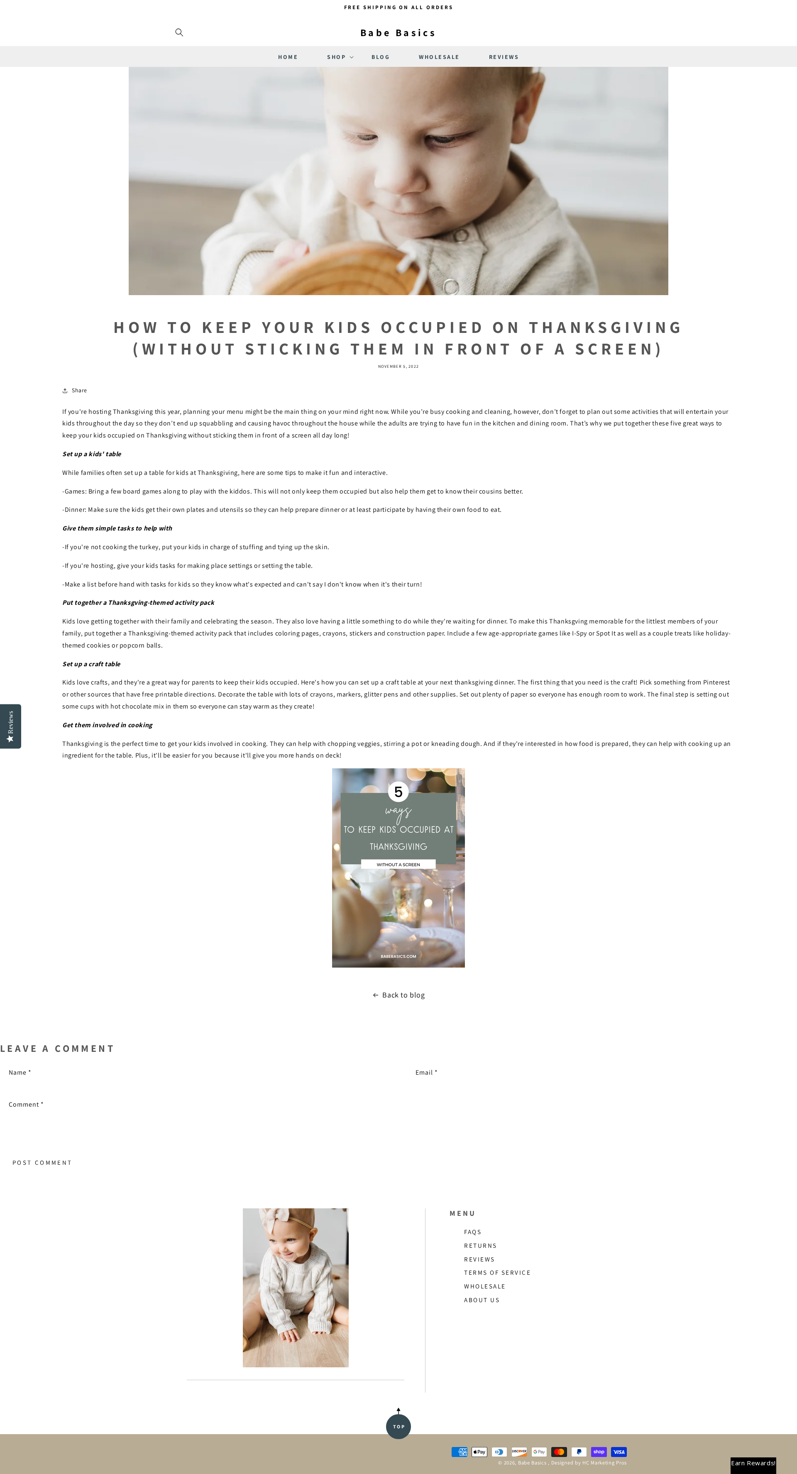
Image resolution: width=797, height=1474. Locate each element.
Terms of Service (497, 1272)
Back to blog (403, 995)
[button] (179, 32)
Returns (480, 1245)
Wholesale (485, 1286)
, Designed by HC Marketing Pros (587, 1462)
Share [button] (79, 390)
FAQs (473, 1231)
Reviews (479, 1259)
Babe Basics (532, 1462)
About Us (482, 1300)
